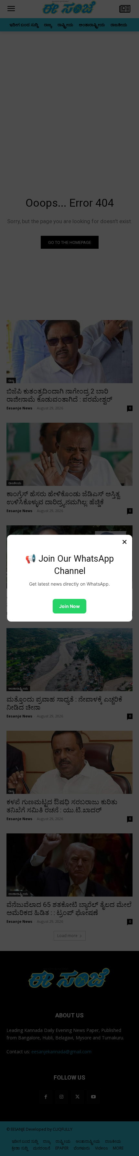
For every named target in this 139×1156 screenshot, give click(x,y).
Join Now (69, 606)
